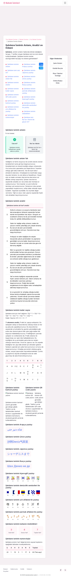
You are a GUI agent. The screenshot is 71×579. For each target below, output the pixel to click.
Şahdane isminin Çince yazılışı (28, 78)
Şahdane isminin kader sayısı (12, 90)
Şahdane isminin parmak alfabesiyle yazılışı (29, 91)
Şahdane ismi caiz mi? (13, 71)
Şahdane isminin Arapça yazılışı (28, 65)
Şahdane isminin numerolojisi (12, 116)
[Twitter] (65, 570)
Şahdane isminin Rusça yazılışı (28, 84)
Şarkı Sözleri (57, 63)
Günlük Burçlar (58, 68)
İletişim (5, 569)
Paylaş (41, 64)
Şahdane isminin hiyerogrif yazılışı (28, 98)
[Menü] (65, 3)
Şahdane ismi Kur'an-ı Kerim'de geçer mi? (28, 119)
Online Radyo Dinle (57, 82)
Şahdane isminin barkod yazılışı (12, 102)
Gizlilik (22, 569)
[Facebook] (60, 570)
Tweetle (41, 68)
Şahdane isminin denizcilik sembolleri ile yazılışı (29, 105)
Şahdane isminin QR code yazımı (12, 96)
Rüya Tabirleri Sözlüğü (57, 74)
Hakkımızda (14, 569)
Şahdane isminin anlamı (12, 65)
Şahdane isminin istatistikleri (28, 112)
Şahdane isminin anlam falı (12, 78)
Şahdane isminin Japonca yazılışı (28, 71)
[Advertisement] (35, 21)
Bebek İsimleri (12, 3)
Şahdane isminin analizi (12, 84)
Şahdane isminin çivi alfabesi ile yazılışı (12, 109)
